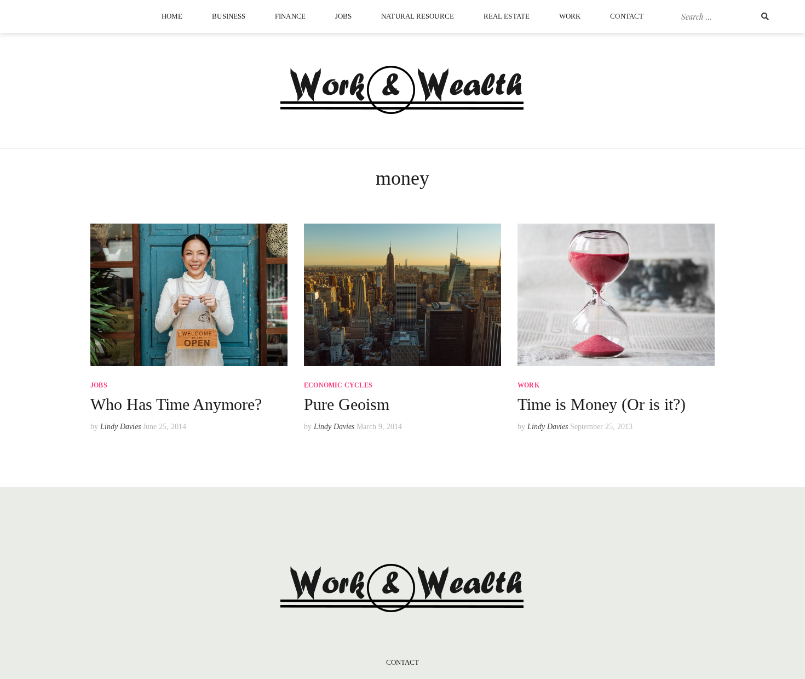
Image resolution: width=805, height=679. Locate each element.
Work (569, 16)
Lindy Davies (120, 427)
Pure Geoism (346, 404)
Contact (626, 16)
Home (172, 16)
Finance (290, 16)
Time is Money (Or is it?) (602, 404)
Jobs (343, 16)
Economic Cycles (338, 385)
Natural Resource (417, 16)
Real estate (507, 16)
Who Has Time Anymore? (176, 404)
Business (228, 16)
